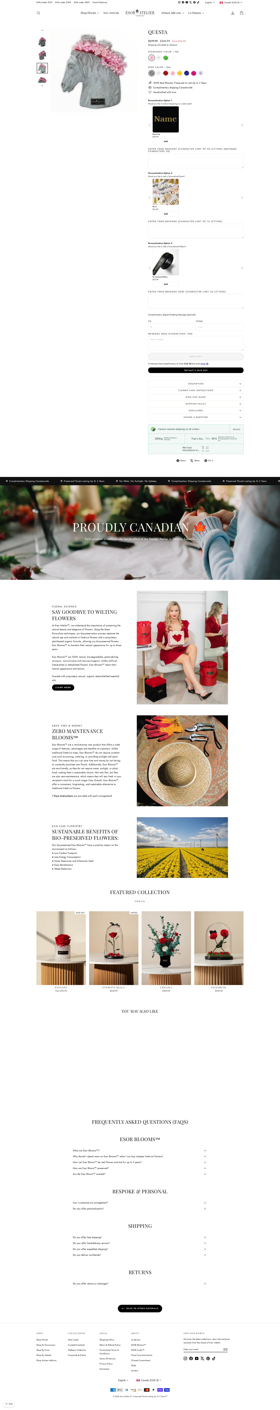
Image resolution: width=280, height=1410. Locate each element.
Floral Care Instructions (141, 1355)
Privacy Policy (106, 1363)
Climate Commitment (140, 1360)
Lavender (201, 73)
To (150, 321)
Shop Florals (89, 13)
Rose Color (159, 67)
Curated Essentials (76, 1344)
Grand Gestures (100, 2)
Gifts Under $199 (44, 2)
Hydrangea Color (163, 51)
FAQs (133, 1365)
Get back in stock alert (196, 370)
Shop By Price (42, 1350)
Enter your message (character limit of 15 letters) (185, 221)
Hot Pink (194, 73)
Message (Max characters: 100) (170, 334)
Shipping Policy (196, 403)
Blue (187, 73)
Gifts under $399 (63, 2)
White (159, 58)
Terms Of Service (107, 1358)
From (199, 321)
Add (166, 141)
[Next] (242, 125)
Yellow (180, 73)
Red (166, 73)
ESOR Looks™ (137, 1350)
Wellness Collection (77, 1350)
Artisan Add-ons (171, 13)
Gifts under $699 (82, 2)
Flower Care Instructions (195, 390)
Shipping (152, 44)
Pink (152, 58)
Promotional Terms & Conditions (109, 1352)
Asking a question (196, 417)
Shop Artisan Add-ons (46, 1360)
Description (196, 383)
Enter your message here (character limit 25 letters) (187, 291)
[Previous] (150, 125)
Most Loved (73, 1339)
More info (236, 429)
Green (166, 58)
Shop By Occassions (45, 1344)
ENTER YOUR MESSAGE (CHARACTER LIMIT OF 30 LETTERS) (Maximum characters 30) (192, 150)
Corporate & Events (77, 1355)
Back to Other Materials (142, 1308)
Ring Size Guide (196, 397)
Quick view (61, 982)
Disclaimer (196, 410)
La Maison (195, 13)
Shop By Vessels (43, 1355)
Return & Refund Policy (110, 1344)
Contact (134, 1370)
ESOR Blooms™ (138, 1344)
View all (140, 901)
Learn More (63, 687)
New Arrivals (111, 13)
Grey (152, 73)
